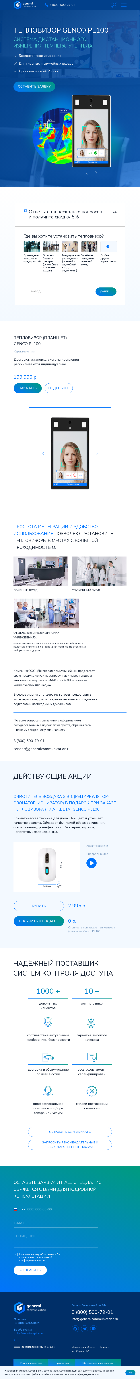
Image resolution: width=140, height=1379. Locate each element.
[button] (27, 351)
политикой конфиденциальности (35, 1259)
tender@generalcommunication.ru (42, 748)
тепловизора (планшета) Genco (50, 809)
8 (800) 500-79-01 (62, 5)
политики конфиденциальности (81, 1374)
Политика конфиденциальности (27, 1321)
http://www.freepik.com (29, 1333)
